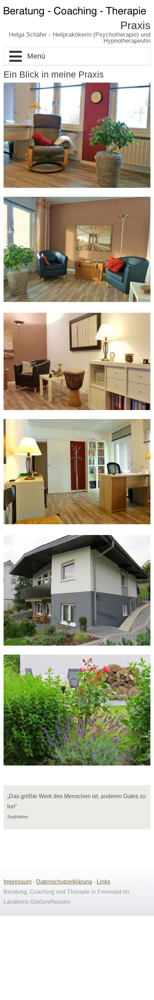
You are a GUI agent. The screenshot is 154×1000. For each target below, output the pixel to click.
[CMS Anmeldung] (6, 840)
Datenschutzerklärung (64, 882)
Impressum (18, 882)
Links (103, 882)
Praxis (135, 25)
